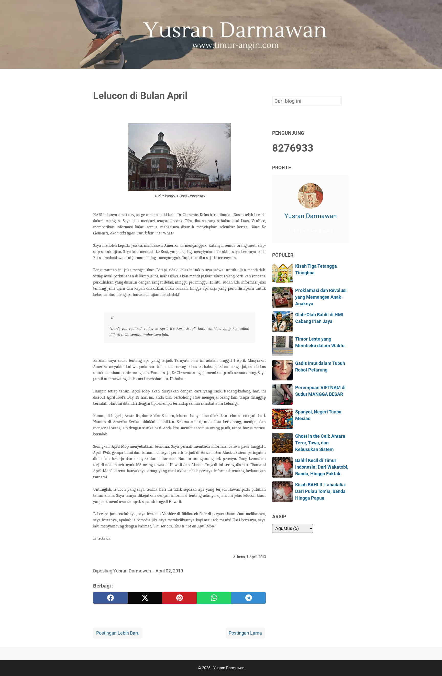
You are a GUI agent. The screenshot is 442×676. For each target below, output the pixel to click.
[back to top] (432, 664)
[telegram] (248, 598)
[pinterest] (179, 598)
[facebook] (110, 598)
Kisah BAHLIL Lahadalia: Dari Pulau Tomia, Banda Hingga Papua (320, 491)
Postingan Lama (245, 633)
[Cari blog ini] (346, 77)
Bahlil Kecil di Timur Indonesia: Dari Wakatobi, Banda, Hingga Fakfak (321, 467)
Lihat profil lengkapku (310, 230)
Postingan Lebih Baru (117, 633)
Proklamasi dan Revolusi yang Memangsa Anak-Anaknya (321, 297)
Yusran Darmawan (310, 216)
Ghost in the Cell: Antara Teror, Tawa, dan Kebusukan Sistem (320, 443)
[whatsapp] (214, 598)
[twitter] (145, 598)
